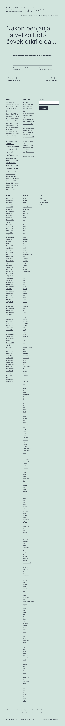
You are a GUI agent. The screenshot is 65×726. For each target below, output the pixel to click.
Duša (24, 280)
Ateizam (25, 211)
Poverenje (25, 511)
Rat (23, 550)
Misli (24, 401)
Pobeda (25, 485)
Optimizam (25, 468)
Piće (24, 481)
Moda (24, 409)
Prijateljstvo (26, 526)
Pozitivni (25, 513)
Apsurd (24, 204)
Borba (24, 228)
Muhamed (11, 176)
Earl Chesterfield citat (28, 121)
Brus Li (11, 118)
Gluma (24, 291)
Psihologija (25, 539)
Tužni (24, 649)
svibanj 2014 (9, 226)
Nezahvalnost (26, 450)
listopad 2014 (10, 215)
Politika (24, 493)
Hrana (24, 304)
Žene (24, 690)
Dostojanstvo (26, 271)
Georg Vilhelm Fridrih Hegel (11, 135)
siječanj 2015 (9, 209)
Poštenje (25, 506)
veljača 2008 (9, 330)
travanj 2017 (9, 198)
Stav (24, 616)
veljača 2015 (9, 207)
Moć (24, 407)
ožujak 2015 (9, 204)
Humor (24, 308)
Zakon (24, 679)
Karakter (25, 345)
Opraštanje (26, 465)
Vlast (24, 666)
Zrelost (24, 701)
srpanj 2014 (9, 222)
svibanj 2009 (9, 297)
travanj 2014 (9, 228)
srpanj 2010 (9, 267)
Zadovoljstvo (26, 675)
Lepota (24, 373)
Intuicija (25, 319)
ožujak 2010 (9, 276)
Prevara (25, 524)
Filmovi (24, 284)
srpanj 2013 (9, 248)
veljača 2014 (9, 233)
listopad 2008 (10, 312)
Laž (24, 368)
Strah (24, 619)
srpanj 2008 (9, 319)
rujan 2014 (9, 217)
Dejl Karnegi (16, 118)
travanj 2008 (9, 325)
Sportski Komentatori (28, 601)
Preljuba (25, 522)
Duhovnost (26, 278)
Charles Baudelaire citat (29, 119)
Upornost (25, 657)
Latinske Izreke (27, 366)
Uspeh (24, 660)
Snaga (24, 593)
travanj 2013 (9, 254)
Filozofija (25, 286)
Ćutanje (25, 252)
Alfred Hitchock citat (28, 113)
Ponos (24, 498)
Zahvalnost (26, 677)
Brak (24, 230)
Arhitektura (26, 209)
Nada (24, 427)
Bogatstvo (25, 222)
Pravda (24, 517)
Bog (24, 220)
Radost (24, 545)
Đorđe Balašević (11, 189)
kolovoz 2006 (10, 368)
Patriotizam (26, 478)
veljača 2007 (9, 355)
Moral (24, 411)
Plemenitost (26, 483)
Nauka (24, 433)
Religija (24, 552)
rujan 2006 (9, 366)
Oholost (25, 463)
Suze (24, 634)
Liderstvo (25, 375)
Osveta (24, 472)
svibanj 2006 (9, 375)
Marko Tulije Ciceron (12, 168)
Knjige (24, 349)
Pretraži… (41, 99)
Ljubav (24, 377)
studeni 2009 (9, 284)
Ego (24, 282)
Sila (23, 573)
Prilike (24, 528)
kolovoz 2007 (10, 342)
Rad (24, 543)
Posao (24, 504)
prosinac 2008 (10, 308)
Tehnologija (26, 640)
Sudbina (25, 625)
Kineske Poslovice (27, 347)
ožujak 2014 (9, 230)
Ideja (24, 310)
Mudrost (25, 418)
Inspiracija (25, 314)
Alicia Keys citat (27, 102)
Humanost (25, 306)
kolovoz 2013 (10, 245)
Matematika (26, 394)
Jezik (24, 338)
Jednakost (25, 336)
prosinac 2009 (10, 282)
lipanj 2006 (9, 373)
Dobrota (25, 265)
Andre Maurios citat (28, 147)
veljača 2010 (9, 278)
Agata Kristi (9, 102)
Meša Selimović (13, 171)
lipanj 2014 (9, 224)
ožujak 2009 (9, 302)
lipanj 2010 (9, 269)
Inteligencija (26, 317)
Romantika (25, 558)
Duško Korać (9, 120)
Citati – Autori (33, 16)
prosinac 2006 (10, 360)
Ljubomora (25, 381)
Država (24, 276)
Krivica (24, 362)
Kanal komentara (43, 202)
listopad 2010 (10, 261)
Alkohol (25, 200)
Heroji (24, 299)
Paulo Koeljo (9, 180)
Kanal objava (42, 200)
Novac (24, 453)
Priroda (24, 530)
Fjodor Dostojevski (10, 131)
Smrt (24, 591)
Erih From (13, 127)
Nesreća (25, 444)
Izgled (24, 334)
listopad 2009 (10, 286)
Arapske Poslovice (27, 207)
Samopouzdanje (27, 562)
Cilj (23, 243)
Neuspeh (25, 446)
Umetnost (25, 655)
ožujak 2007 (9, 353)
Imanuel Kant (11, 141)
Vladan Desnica (11, 185)
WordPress (55, 719)
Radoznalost (26, 547)
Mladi (24, 403)
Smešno (25, 588)
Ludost (24, 388)
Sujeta (24, 627)
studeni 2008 (9, 310)
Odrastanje (26, 459)
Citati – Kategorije (44, 16)
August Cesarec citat (28, 136)
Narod (24, 429)
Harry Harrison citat (28, 124)
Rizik (24, 554)
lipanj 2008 (9, 321)
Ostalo (50, 67)
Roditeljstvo (26, 556)
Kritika (24, 360)
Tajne (24, 638)
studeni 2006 (9, 362)
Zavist (24, 683)
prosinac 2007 (10, 334)
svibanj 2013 (9, 252)
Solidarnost (26, 597)
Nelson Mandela (48, 69)
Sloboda (25, 584)
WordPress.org (43, 204)
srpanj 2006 (9, 371)
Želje (24, 688)
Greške (24, 297)
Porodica (25, 502)
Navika (24, 435)
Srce (24, 610)
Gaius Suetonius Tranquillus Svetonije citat (28, 152)
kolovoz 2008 (10, 317)
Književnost (26, 351)
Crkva (24, 250)
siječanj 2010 (9, 280)
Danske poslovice (27, 254)
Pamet (24, 474)
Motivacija (25, 414)
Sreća (24, 612)
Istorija (24, 330)
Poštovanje (26, 509)
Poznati (25, 515)
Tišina (24, 642)
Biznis (24, 217)
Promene (25, 534)
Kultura (24, 364)
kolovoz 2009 (10, 291)
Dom (24, 267)
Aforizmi (25, 198)
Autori (24, 215)
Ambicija (25, 202)
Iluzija (24, 312)
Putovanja (25, 541)
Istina (24, 327)
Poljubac (25, 496)
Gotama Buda (11, 137)
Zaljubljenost (26, 681)
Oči (23, 457)
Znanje (24, 698)
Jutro (24, 340)
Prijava (40, 198)
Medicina (25, 396)
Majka (24, 390)
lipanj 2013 (9, 250)
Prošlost (25, 537)
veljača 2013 (9, 258)
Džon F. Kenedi (12, 125)
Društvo (25, 273)
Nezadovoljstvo (27, 448)
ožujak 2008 (9, 327)
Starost (25, 614)
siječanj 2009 (9, 306)
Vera (24, 662)
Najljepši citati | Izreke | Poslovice (20, 8)
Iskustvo (25, 325)
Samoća (25, 560)
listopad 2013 (10, 241)
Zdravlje (25, 685)
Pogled (24, 489)
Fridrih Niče (15, 133)
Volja (24, 670)
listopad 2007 (10, 338)
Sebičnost (25, 569)
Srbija (24, 608)
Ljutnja (24, 386)
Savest (24, 565)
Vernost (25, 664)
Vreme (24, 673)
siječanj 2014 (9, 235)
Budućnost (25, 239)
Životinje (25, 694)
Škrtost (25, 580)
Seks (24, 571)
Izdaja (24, 332)
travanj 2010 (9, 273)
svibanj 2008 (9, 323)
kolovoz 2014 (10, 220)
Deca (24, 256)
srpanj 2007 (9, 345)
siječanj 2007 (9, 358)
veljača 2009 (9, 304)
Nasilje (24, 431)
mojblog (18, 69)
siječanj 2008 (9, 332)
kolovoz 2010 (10, 265)
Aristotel (11, 106)
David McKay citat (27, 130)
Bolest (24, 226)
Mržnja (24, 416)
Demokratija (26, 258)
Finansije (25, 289)
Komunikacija (26, 355)
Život (24, 692)
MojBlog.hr (24, 16)
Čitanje (24, 245)
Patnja (24, 476)
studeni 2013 (9, 239)
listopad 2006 (10, 364)
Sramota (25, 603)
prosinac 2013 (10, 237)
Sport (24, 599)
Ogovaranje (26, 461)
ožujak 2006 (9, 379)
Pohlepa (25, 491)
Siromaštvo (26, 575)
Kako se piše (55, 16)
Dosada (25, 269)
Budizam (25, 237)
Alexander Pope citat (28, 128)
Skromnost (26, 578)
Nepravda (25, 440)
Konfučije (14, 155)
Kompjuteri (25, 353)
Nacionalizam (26, 424)
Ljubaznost (26, 379)
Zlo (23, 696)
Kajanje (24, 342)
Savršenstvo (26, 567)
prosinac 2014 (10, 211)
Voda (24, 668)
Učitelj (24, 653)
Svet (24, 636)
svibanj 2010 (9, 271)
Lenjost (25, 371)
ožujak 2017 (9, 200)
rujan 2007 (9, 340)
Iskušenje (25, 323)
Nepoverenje (26, 437)
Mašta (24, 392)
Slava (24, 582)
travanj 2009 (9, 299)
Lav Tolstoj (11, 158)
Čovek (24, 248)
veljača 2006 (9, 381)
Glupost (25, 293)
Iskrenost (25, 321)
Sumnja (25, 629)
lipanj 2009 (9, 295)
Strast (24, 621)
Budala (24, 235)
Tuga (24, 647)
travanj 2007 (9, 351)
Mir (23, 399)
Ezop (16, 129)
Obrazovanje (26, 455)
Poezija (24, 487)
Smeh (24, 586)
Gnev (24, 295)
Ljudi (24, 383)
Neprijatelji (25, 442)
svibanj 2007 (9, 349)
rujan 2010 (9, 263)
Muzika (24, 422)
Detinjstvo (25, 261)
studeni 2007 (9, 336)
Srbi (24, 606)
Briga (24, 233)
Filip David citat (27, 126)
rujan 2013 (9, 243)
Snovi (24, 595)
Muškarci (25, 420)
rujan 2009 (9, 289)
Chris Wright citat (27, 106)
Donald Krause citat (28, 104)
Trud (24, 644)
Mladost (25, 405)
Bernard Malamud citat (29, 156)
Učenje (24, 651)
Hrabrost (25, 302)
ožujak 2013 (9, 256)
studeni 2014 (9, 213)
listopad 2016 (10, 202)
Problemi (25, 532)
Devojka (25, 263)
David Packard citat (28, 145)
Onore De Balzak (12, 178)
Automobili (25, 213)
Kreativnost (26, 358)
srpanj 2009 (9, 293)
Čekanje (25, 241)
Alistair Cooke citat (28, 139)
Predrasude (26, 519)
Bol (23, 224)
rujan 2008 (9, 314)
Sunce (24, 631)
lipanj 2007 (9, 347)
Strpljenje (25, 623)
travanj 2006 (9, 377)
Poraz (24, 500)
